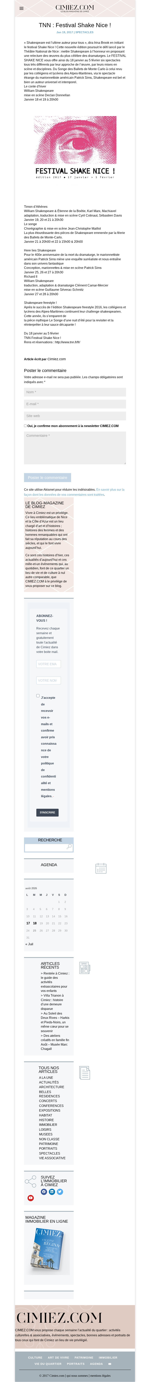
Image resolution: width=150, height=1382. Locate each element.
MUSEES (46, 1134)
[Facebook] (44, 1192)
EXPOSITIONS (49, 1110)
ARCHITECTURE (51, 1087)
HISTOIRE (46, 1120)
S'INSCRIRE (47, 812)
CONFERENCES (51, 1105)
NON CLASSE (49, 1139)
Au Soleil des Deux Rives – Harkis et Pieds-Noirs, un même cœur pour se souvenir (55, 1022)
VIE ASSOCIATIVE (52, 1158)
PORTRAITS (48, 1148)
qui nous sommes (78, 1375)
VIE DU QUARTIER (48, 1363)
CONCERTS (48, 1101)
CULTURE (35, 1357)
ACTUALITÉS (49, 1082)
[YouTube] (31, 1198)
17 (28, 923)
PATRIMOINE (48, 1144)
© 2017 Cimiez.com (51, 1375)
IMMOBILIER (48, 1124)
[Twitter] (60, 1192)
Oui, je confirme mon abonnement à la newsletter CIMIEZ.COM (73, 426)
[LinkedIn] (52, 1192)
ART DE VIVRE (58, 1357)
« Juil (29, 944)
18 (35, 923)
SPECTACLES (84, 32)
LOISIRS (45, 1129)
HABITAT (45, 1115)
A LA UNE (46, 1077)
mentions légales (100, 1375)
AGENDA (96, 1363)
